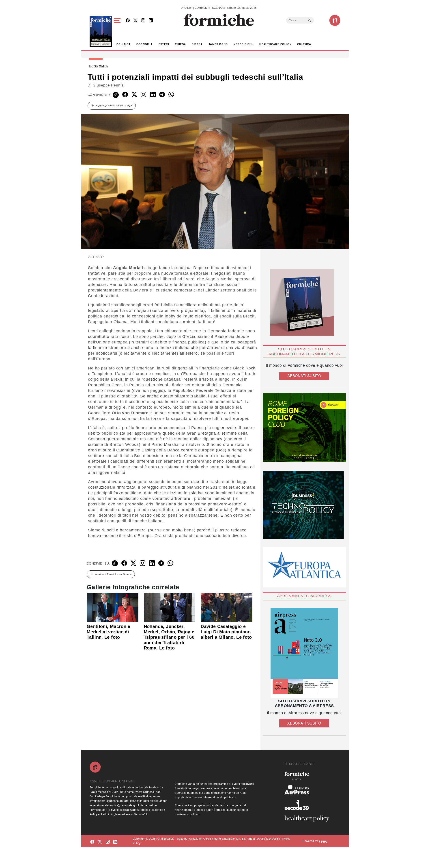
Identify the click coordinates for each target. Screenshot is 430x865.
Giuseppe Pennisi (109, 85)
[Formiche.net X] (135, 20)
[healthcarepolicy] (308, 818)
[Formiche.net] (334, 20)
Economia (144, 44)
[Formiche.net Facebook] (127, 20)
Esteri (164, 44)
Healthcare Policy (275, 44)
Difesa (197, 44)
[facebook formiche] (92, 841)
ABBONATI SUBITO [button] (304, 376)
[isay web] (323, 841)
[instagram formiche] (108, 841)
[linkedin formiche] (115, 841)
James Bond (218, 44)
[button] (118, 31)
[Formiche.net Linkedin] (151, 20)
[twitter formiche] (100, 841)
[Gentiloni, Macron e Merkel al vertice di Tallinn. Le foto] (112, 607)
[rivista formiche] (304, 653)
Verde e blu (244, 44)
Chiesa (180, 44)
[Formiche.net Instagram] (143, 20)
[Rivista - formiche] (308, 776)
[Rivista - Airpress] (308, 789)
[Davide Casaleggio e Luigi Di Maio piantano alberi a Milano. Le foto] (226, 607)
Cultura (304, 44)
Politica (123, 44)
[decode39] (308, 805)
